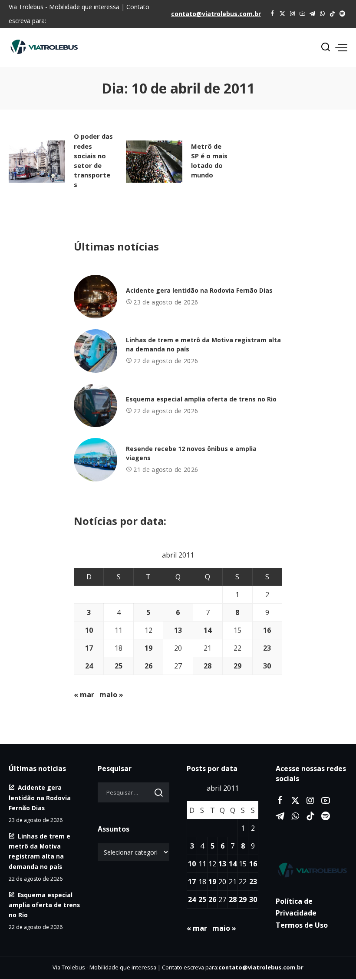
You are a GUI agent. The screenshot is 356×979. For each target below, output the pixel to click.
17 (89, 648)
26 (148, 666)
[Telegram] (312, 14)
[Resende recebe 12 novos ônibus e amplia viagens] (95, 459)
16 (267, 630)
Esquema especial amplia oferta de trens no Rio (201, 399)
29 (237, 666)
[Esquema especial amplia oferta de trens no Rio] (95, 405)
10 (89, 630)
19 (148, 648)
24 (89, 666)
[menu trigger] (341, 47)
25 (118, 666)
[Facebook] (272, 14)
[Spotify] (342, 14)
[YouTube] (302, 14)
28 (207, 666)
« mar (84, 694)
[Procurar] (325, 47)
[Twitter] (282, 14)
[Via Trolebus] (311, 870)
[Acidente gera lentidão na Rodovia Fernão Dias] (95, 296)
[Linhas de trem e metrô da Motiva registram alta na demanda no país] (95, 351)
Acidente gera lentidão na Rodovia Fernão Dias (199, 290)
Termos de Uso (302, 925)
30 (267, 666)
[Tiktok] (332, 14)
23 (267, 648)
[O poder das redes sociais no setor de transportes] (37, 161)
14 (207, 630)
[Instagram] (292, 14)
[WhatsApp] (322, 14)
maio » (111, 694)
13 (178, 630)
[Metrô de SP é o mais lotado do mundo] (154, 161)
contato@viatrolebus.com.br (216, 14)
